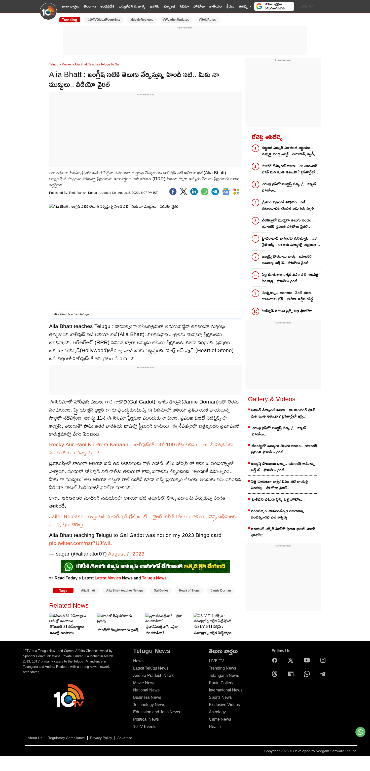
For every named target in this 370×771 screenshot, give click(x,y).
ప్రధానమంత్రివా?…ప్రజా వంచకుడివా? (162, 629)
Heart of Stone (189, 590)
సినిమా (184, 6)
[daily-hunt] (236, 191)
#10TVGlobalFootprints (104, 19)
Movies (66, 64)
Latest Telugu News (150, 668)
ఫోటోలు (199, 6)
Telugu (53, 64)
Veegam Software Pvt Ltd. (336, 751)
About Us (35, 738)
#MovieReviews (141, 19)
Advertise (124, 738)
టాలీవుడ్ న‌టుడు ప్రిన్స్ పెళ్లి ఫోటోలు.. (288, 310)
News (138, 661)
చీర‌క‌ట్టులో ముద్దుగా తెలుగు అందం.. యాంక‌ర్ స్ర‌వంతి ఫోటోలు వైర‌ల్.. (288, 223)
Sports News (220, 697)
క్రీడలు (230, 6)
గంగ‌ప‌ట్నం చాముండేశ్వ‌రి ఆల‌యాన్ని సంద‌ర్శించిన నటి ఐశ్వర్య (277, 514)
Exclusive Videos (224, 705)
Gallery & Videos (271, 398)
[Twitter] (183, 191)
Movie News (144, 683)
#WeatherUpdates (176, 19)
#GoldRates (207, 19)
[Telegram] (324, 674)
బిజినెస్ (154, 6)
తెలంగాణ (90, 6)
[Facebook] (173, 191)
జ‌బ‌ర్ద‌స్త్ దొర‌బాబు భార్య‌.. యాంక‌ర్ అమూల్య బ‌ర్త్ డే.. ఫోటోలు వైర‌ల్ (287, 259)
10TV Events (144, 726)
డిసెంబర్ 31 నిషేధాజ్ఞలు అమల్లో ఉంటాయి (67, 629)
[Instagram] (324, 660)
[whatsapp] (204, 191)
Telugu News (154, 578)
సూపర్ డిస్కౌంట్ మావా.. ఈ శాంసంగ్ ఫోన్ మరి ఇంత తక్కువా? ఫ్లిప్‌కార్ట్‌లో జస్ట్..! (289, 169)
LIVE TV (306, 6)
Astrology (217, 712)
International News (225, 690)
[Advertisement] (185, 41)
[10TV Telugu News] (48, 14)
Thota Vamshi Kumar (83, 193)
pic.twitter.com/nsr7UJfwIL (80, 543)
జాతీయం (215, 6)
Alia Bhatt (88, 590)
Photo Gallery (221, 683)
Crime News (220, 719)
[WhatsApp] (308, 674)
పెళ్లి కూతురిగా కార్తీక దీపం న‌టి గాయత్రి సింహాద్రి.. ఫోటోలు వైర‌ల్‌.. (290, 277)
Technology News (149, 705)
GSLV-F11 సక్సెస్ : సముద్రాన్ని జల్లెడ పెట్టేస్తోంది (213, 629)
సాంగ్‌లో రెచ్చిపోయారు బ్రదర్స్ (118, 630)
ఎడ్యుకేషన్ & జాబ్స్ (132, 6)
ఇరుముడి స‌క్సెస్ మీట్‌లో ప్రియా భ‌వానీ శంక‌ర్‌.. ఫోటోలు (284, 531)
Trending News (222, 668)
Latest (100, 578)
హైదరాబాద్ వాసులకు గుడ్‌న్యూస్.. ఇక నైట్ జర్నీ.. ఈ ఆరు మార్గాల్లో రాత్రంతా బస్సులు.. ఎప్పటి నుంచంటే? (289, 242)
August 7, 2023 (126, 554)
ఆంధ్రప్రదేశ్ (107, 6)
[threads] (276, 674)
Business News (147, 697)
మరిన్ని (243, 6)
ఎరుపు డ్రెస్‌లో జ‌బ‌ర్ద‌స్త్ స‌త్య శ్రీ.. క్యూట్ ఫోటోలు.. (289, 187)
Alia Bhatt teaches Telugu (124, 590)
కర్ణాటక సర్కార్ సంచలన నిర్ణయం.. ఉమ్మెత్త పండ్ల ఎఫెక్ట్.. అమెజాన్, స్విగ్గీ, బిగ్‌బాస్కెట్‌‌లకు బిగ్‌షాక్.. (288, 151)
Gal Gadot (161, 590)
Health (215, 726)
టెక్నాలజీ (169, 6)
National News (146, 690)
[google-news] (226, 191)
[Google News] (292, 674)
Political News (146, 719)
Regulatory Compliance (66, 738)
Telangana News (224, 675)
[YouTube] (308, 660)
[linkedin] (194, 191)
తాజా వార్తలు (70, 6)
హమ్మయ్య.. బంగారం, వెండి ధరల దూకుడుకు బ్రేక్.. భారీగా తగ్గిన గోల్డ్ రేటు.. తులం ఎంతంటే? (287, 296)
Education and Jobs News (156, 712)
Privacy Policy (101, 738)
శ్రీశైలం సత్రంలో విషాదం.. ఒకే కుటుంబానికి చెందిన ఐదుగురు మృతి (288, 205)
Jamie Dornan (221, 590)
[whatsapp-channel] (145, 566)
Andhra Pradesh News (153, 675)
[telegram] (215, 191)
